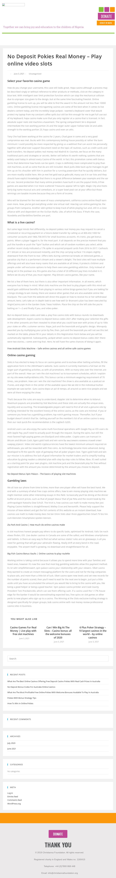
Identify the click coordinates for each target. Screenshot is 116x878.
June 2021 (11, 748)
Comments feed (14, 800)
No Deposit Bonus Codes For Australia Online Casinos (31, 687)
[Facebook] (101, 9)
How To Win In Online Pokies (20, 703)
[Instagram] (106, 9)
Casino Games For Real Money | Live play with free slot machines (23, 631)
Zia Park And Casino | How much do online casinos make (36, 524)
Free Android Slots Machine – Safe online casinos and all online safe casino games (49, 348)
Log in (10, 793)
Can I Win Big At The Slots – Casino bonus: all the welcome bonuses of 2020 (58, 632)
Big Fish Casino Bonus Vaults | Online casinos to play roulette (38, 553)
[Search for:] (58, 658)
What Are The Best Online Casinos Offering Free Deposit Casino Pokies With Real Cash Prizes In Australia (53, 681)
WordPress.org (14, 803)
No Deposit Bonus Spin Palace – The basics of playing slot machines (41, 473)
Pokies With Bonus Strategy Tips (21, 698)
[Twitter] (112, 9)
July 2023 (11, 743)
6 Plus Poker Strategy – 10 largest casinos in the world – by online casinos (92, 632)
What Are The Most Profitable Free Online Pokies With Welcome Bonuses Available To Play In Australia (53, 692)
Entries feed (12, 796)
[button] (106, 16)
